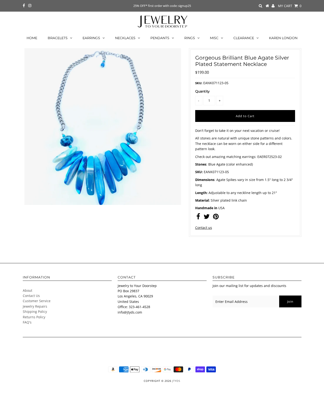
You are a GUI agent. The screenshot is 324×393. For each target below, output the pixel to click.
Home (32, 38)
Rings (189, 38)
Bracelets (58, 38)
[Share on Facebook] (198, 217)
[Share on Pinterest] (216, 217)
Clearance (243, 38)
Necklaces (125, 38)
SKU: (198, 83)
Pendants (159, 38)
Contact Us (31, 295)
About (27, 290)
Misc (214, 38)
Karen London (283, 38)
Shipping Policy (35, 311)
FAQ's (27, 322)
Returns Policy (34, 317)
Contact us (203, 227)
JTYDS (176, 381)
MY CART (289, 6)
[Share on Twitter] (207, 217)
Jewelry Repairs (35, 306)
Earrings (91, 38)
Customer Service (37, 301)
